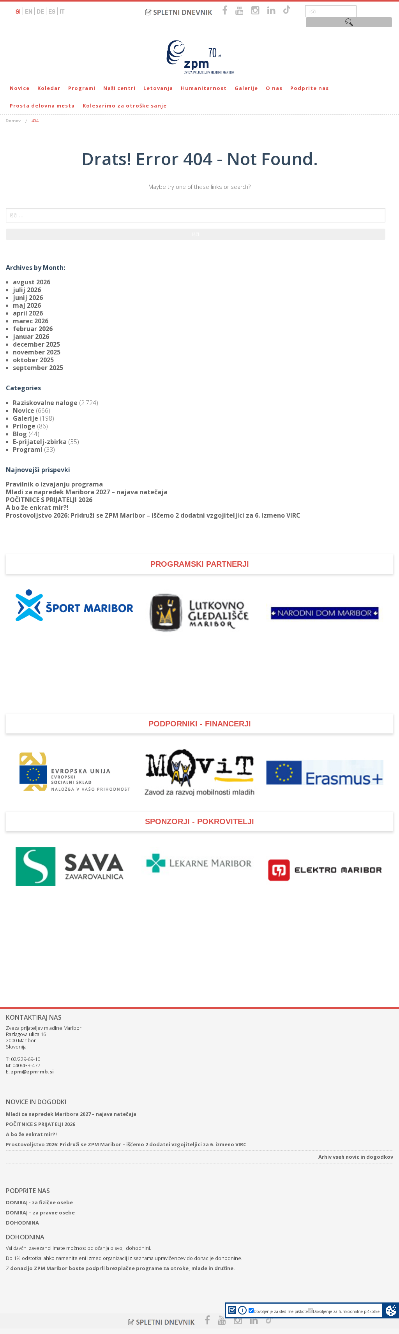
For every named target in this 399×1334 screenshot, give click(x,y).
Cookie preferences (391, 1310)
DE (40, 11)
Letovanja (158, 88)
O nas (274, 88)
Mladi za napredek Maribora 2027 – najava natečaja (87, 492)
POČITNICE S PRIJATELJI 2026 (49, 500)
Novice (20, 88)
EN (28, 11)
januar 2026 (31, 336)
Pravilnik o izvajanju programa (54, 484)
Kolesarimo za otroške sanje (125, 105)
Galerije (246, 88)
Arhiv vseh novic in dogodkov (355, 1156)
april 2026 (28, 313)
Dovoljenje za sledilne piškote (281, 1311)
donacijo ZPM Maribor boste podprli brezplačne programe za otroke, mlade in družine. (122, 1268)
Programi (81, 88)
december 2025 (36, 344)
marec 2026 (30, 321)
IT (62, 11)
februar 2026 (33, 328)
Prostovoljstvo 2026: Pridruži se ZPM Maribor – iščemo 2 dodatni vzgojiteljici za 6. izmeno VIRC (153, 515)
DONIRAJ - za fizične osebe (39, 1202)
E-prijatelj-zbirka (40, 441)
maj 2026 (27, 305)
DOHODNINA (22, 1222)
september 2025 (38, 367)
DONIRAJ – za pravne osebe (40, 1212)
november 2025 (36, 352)
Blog (20, 434)
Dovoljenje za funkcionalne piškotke (346, 1311)
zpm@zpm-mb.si (32, 1071)
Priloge (24, 426)
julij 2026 (27, 289)
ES (51, 11)
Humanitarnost (204, 88)
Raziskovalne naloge (45, 402)
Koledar (48, 88)
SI (18, 11)
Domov (13, 120)
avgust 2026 (31, 282)
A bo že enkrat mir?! (37, 507)
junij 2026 (28, 297)
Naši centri (119, 88)
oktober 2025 (33, 360)
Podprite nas (309, 88)
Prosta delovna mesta (42, 105)
